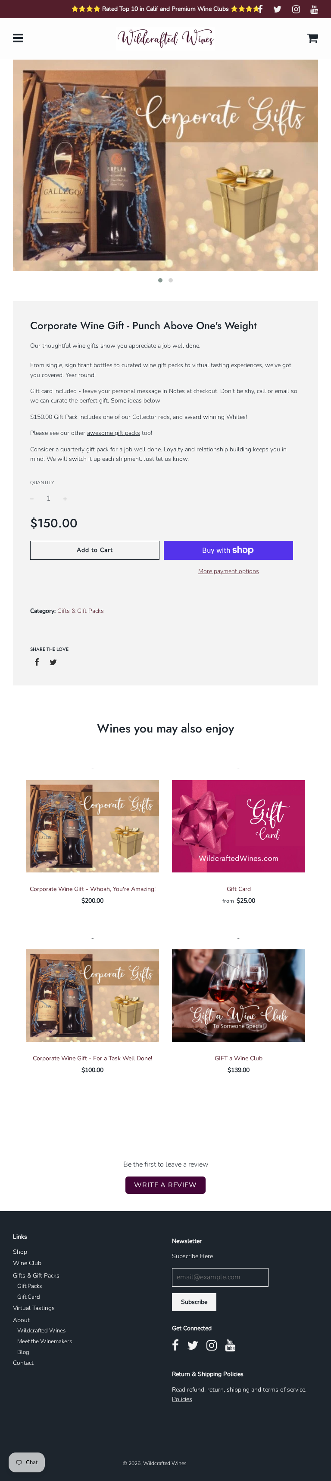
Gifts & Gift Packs (36, 1276)
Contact (23, 1363)
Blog (23, 1352)
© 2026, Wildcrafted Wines (155, 1463)
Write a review (165, 1185)
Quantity (42, 482)
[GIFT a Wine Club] (238, 996)
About (21, 1320)
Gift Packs (29, 1286)
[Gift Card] (238, 826)
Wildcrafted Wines (41, 1331)
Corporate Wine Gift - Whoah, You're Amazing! (93, 889)
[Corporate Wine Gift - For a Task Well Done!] (92, 996)
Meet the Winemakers (44, 1341)
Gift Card (239, 889)
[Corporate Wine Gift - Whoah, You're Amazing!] (92, 826)
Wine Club (27, 1263)
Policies (182, 1399)
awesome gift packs (113, 433)
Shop (20, 1252)
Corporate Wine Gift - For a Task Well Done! (92, 1058)
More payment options (228, 571)
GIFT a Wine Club (238, 1058)
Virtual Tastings (34, 1308)
